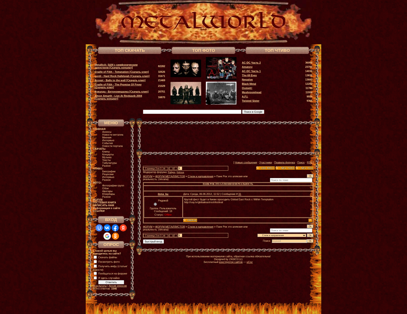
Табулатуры (109, 162)
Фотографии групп (113, 185)
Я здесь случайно (109, 278)
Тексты (106, 160)
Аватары (107, 191)
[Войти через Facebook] (115, 227)
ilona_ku (163, 194)
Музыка (106, 157)
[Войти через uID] (99, 227)
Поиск (301, 162)
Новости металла (112, 134)
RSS (309, 162)
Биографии (108, 171)
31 (239, 194)
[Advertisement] (228, 138)
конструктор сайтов (231, 262)
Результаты (100, 285)
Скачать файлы (107, 257)
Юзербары (108, 194)
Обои (105, 188)
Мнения (106, 137)
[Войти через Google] (107, 236)
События (107, 143)
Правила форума (284, 162)
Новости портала (112, 146)
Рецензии (108, 174)
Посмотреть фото (109, 261)
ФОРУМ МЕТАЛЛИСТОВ (170, 176)
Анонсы (106, 131)
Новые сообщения (246, 162)
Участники (265, 162)
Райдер (171, 172)
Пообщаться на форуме (112, 273)
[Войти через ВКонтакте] (107, 227)
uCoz (250, 262)
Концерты (108, 154)
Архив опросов (118, 285)
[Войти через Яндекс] (123, 227)
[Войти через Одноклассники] (115, 236)
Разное (106, 165)
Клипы (106, 151)
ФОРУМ (147, 176)
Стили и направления (200, 176)
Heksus (180, 172)
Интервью (108, 140)
